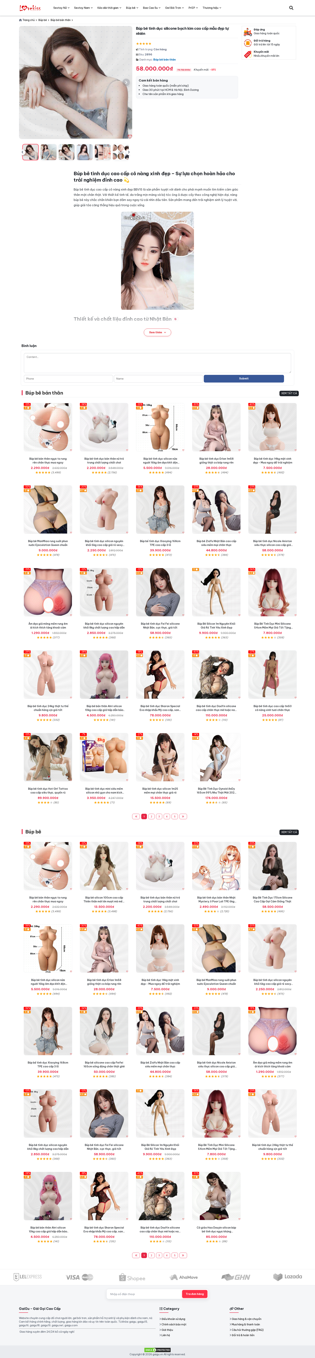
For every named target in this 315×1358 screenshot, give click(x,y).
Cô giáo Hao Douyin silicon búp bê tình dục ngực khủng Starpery (216, 1231)
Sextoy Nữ (60, 7)
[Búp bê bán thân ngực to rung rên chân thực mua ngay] (48, 427)
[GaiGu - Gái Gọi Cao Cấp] (30, 8)
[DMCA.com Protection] (157, 1349)
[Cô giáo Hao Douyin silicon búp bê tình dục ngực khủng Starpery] (216, 1196)
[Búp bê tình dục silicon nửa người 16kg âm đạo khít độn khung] (160, 427)
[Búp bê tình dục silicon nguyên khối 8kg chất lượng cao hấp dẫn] (104, 592)
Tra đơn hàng (195, 1294)
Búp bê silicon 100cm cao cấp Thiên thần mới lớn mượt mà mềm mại (104, 901)
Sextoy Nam (82, 7)
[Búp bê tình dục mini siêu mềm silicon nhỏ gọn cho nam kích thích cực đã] (104, 757)
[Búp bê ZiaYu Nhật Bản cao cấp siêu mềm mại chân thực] (216, 510)
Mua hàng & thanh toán (246, 1324)
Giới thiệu (167, 1330)
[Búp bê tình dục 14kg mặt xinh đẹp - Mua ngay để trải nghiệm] (272, 427)
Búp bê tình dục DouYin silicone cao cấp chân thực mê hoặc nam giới (216, 710)
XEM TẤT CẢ (289, 393)
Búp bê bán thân (164, 59)
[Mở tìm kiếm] (291, 8)
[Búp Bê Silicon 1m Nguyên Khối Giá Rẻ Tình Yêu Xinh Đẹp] (216, 592)
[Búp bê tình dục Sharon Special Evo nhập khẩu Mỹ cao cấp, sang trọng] (160, 675)
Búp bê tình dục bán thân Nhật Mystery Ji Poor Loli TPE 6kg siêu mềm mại (216, 901)
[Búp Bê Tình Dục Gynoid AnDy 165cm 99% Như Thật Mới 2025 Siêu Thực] (216, 757)
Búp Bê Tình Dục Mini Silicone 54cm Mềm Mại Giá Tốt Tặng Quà (272, 627)
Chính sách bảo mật (174, 1324)
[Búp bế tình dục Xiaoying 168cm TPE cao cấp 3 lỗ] (160, 510)
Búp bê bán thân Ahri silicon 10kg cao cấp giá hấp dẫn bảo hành (104, 710)
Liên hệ (166, 1335)
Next (129, 152)
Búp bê (33, 832)
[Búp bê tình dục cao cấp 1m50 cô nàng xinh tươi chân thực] (272, 675)
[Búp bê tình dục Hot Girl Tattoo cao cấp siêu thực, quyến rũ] (48, 757)
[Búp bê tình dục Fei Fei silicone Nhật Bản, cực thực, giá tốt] (160, 592)
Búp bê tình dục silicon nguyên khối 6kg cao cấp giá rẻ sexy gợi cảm (104, 545)
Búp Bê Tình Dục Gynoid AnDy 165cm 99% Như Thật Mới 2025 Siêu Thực (216, 792)
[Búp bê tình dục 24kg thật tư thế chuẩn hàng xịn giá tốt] (48, 675)
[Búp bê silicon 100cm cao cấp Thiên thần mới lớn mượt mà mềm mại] (104, 866)
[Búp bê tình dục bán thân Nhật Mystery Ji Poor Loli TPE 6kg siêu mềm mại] (216, 866)
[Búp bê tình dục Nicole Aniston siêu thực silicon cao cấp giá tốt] (272, 510)
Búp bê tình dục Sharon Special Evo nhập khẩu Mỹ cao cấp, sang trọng (160, 710)
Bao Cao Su (150, 7)
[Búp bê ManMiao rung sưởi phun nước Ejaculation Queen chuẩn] (48, 510)
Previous (22, 152)
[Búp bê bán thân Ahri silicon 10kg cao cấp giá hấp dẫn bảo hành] (104, 675)
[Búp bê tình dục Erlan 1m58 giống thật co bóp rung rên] (216, 427)
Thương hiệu (210, 7)
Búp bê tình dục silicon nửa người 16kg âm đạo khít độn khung (160, 462)
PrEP (191, 7)
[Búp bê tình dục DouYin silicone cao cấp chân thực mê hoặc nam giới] (216, 675)
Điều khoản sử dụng (173, 1319)
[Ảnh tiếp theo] (126, 82)
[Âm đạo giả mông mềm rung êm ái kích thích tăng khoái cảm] (48, 592)
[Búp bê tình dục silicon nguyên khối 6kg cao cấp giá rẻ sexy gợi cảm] (104, 510)
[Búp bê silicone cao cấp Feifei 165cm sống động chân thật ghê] (104, 1031)
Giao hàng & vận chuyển (246, 1319)
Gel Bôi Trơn (173, 7)
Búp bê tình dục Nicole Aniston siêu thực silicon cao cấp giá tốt (272, 545)
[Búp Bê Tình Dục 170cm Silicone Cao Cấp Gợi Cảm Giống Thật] (272, 866)
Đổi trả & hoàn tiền (243, 1335)
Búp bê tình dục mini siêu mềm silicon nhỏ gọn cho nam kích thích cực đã (104, 792)
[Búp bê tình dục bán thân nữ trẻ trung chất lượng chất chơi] (104, 427)
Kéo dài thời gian (107, 7)
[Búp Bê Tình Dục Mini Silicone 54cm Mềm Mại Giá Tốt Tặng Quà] (272, 592)
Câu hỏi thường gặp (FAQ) (248, 1330)
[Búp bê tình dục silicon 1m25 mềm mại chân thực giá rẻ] (160, 757)
